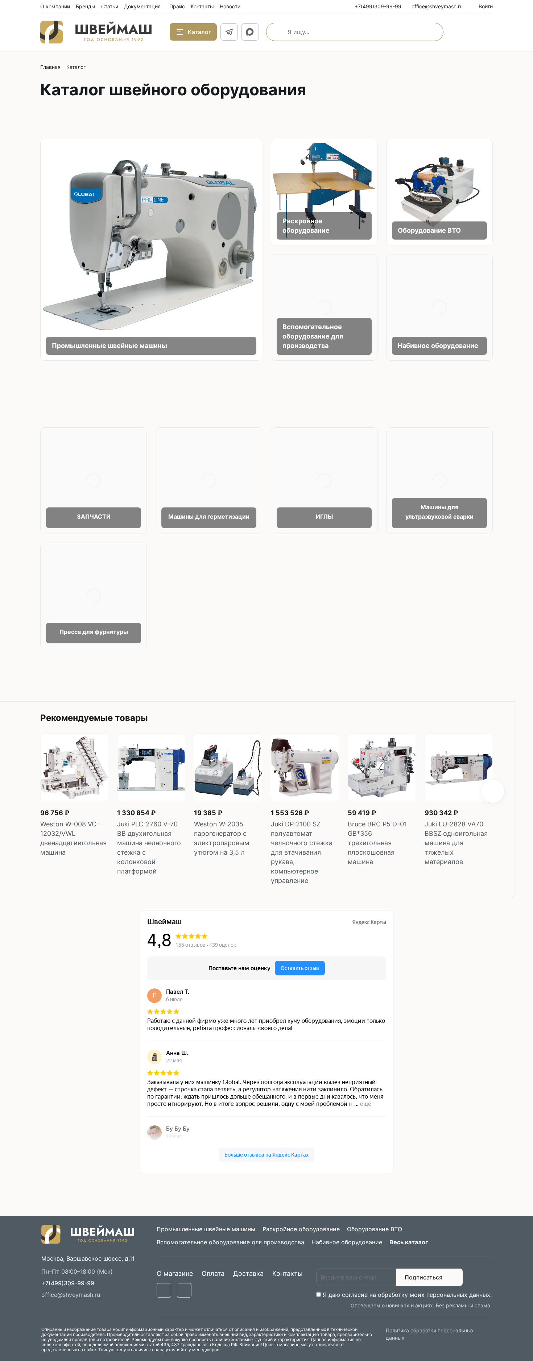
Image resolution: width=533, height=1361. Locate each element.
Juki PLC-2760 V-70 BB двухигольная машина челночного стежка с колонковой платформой (149, 847)
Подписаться (423, 1277)
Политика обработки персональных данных (430, 1334)
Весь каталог (408, 1242)
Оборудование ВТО (429, 230)
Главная (50, 67)
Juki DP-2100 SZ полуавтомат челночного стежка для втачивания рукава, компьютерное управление (301, 852)
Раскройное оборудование (301, 1229)
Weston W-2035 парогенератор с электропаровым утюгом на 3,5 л (221, 838)
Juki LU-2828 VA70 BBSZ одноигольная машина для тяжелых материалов (456, 843)
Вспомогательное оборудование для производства (312, 336)
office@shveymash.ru (70, 1294)
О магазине (175, 1273)
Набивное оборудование (438, 345)
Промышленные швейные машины (109, 345)
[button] (492, 791)
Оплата (213, 1273)
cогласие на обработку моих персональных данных (416, 1294)
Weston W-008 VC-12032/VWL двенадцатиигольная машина (73, 838)
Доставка (248, 1273)
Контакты (287, 1273)
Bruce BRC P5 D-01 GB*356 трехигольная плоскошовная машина (377, 843)
